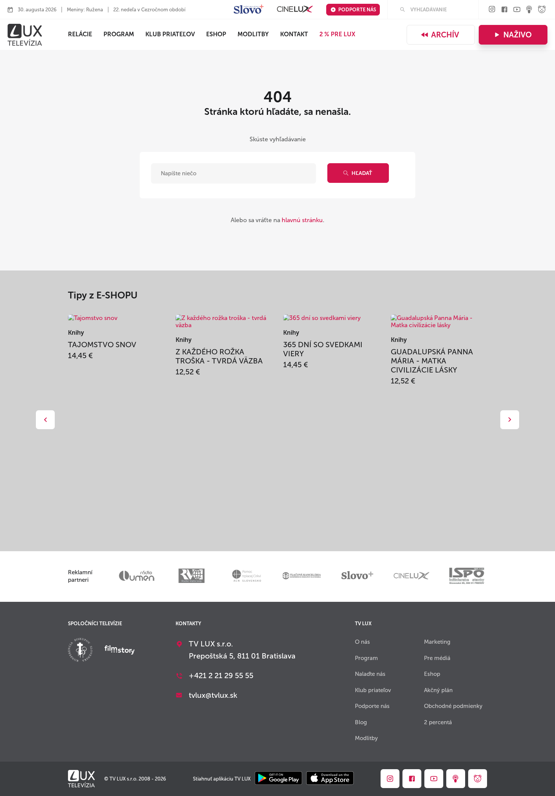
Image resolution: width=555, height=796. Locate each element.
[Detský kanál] (541, 10)
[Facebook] (504, 10)
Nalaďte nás (370, 674)
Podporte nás (357, 9)
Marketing (437, 641)
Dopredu (509, 419)
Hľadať (362, 173)
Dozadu (45, 419)
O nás (362, 641)
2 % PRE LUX (337, 34)
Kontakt (294, 34)
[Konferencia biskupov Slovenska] (80, 651)
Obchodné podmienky (453, 706)
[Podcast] (529, 10)
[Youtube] (517, 10)
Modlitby (253, 34)
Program (118, 34)
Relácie (80, 34)
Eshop (432, 674)
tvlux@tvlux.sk (213, 695)
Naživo (517, 34)
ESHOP (216, 34)
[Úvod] (24, 34)
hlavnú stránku (302, 220)
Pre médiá (437, 658)
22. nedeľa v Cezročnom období (149, 9)
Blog (361, 722)
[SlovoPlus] (249, 10)
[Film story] (120, 650)
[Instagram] (492, 9)
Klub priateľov (170, 34)
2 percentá (438, 722)
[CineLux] (295, 10)
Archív (445, 34)
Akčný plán (438, 690)
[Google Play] (278, 779)
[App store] (330, 779)
